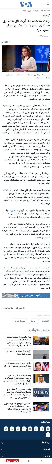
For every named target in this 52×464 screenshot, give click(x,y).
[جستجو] (42, 461)
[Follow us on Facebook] (48, 428)
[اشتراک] (48, 434)
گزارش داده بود (17, 210)
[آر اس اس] (12, 428)
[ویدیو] (29, 461)
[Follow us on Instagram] (24, 428)
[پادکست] (6, 428)
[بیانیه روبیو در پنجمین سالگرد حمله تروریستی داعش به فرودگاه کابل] (41, 366)
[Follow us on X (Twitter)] (36, 428)
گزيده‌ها (46, 16)
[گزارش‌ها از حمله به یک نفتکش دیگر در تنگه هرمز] (41, 354)
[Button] (6, 42)
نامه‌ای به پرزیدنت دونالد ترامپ (28, 273)
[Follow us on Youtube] (30, 428)
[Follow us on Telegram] (42, 428)
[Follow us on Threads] (18, 428)
